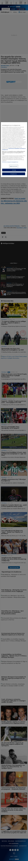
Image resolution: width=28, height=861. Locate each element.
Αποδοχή (14, 169)
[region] (14, 149)
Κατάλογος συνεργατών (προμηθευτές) (10, 161)
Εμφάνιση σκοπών (13, 166)
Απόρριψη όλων (13, 173)
